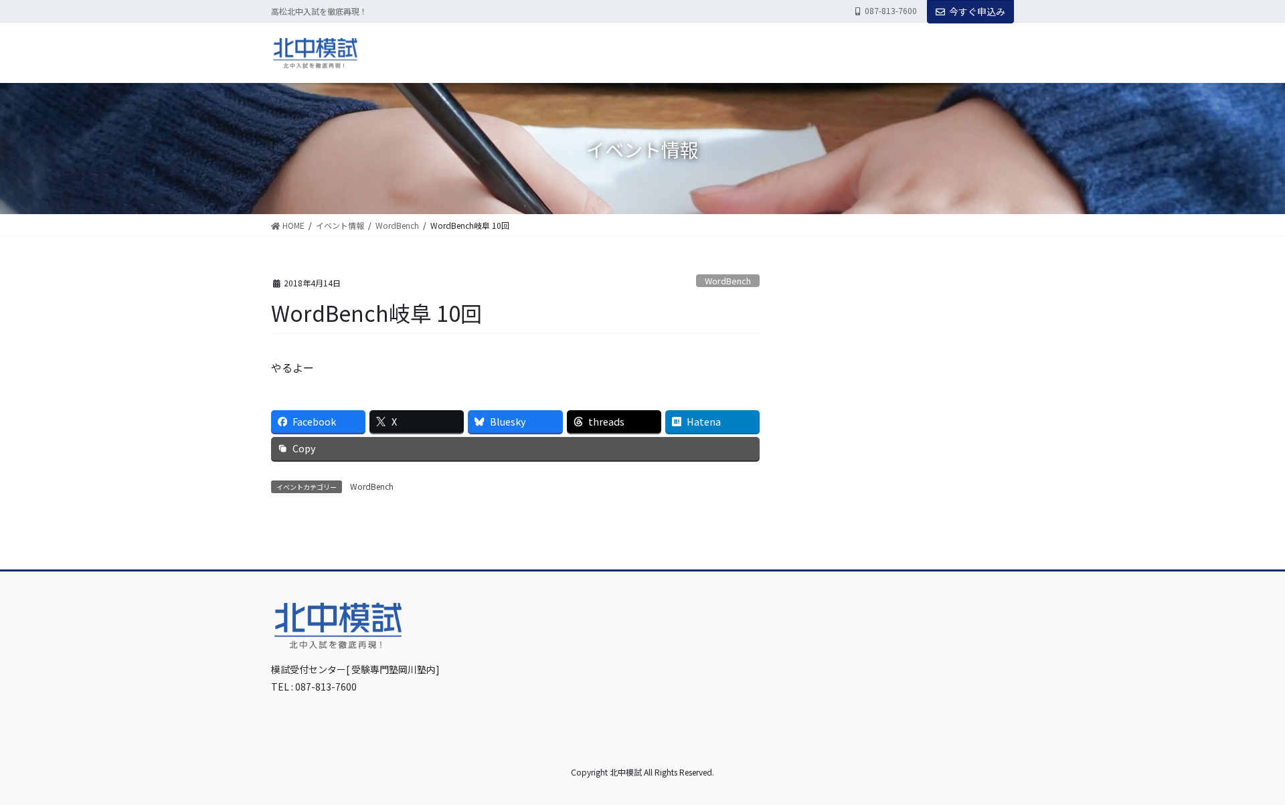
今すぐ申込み (977, 11)
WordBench (728, 280)
